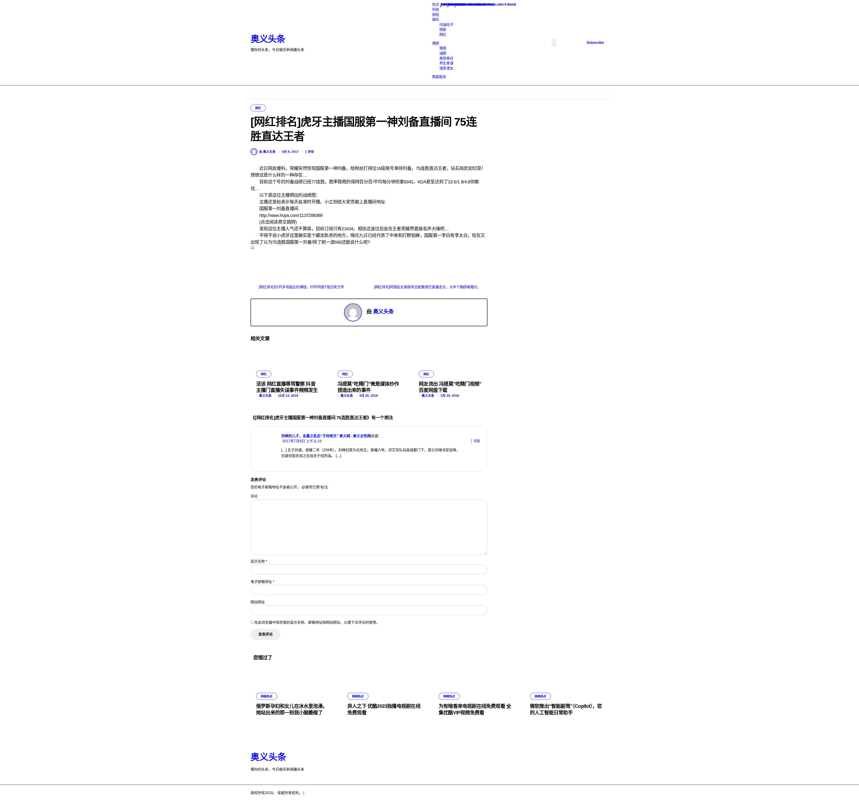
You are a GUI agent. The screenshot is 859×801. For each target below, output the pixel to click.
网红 (442, 34)
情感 (435, 43)
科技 (435, 9)
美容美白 (446, 58)
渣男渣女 (446, 68)
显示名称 (259, 561)
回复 (477, 441)
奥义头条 (268, 39)
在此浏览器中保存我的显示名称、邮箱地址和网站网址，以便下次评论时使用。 (317, 622)
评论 (254, 496)
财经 (435, 15)
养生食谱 (446, 63)
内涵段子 (446, 25)
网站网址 (258, 602)
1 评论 (309, 151)
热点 (435, 4)
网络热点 (266, 696)
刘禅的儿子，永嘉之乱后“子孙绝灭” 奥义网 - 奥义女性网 (326, 436)
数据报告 (439, 77)
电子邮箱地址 (262, 582)
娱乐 (435, 19)
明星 (442, 30)
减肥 (442, 53)
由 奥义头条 (267, 151)
